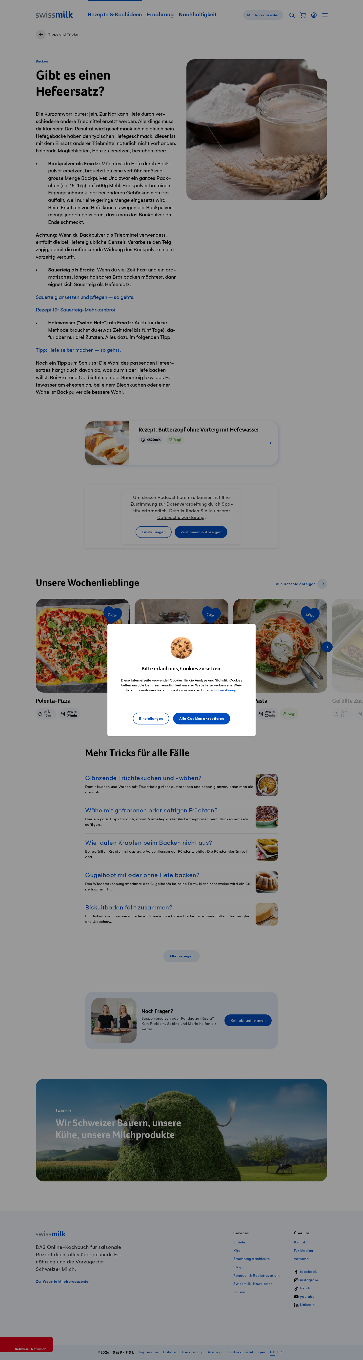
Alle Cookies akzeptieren (201, 719)
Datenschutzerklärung (218, 690)
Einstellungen (151, 719)
